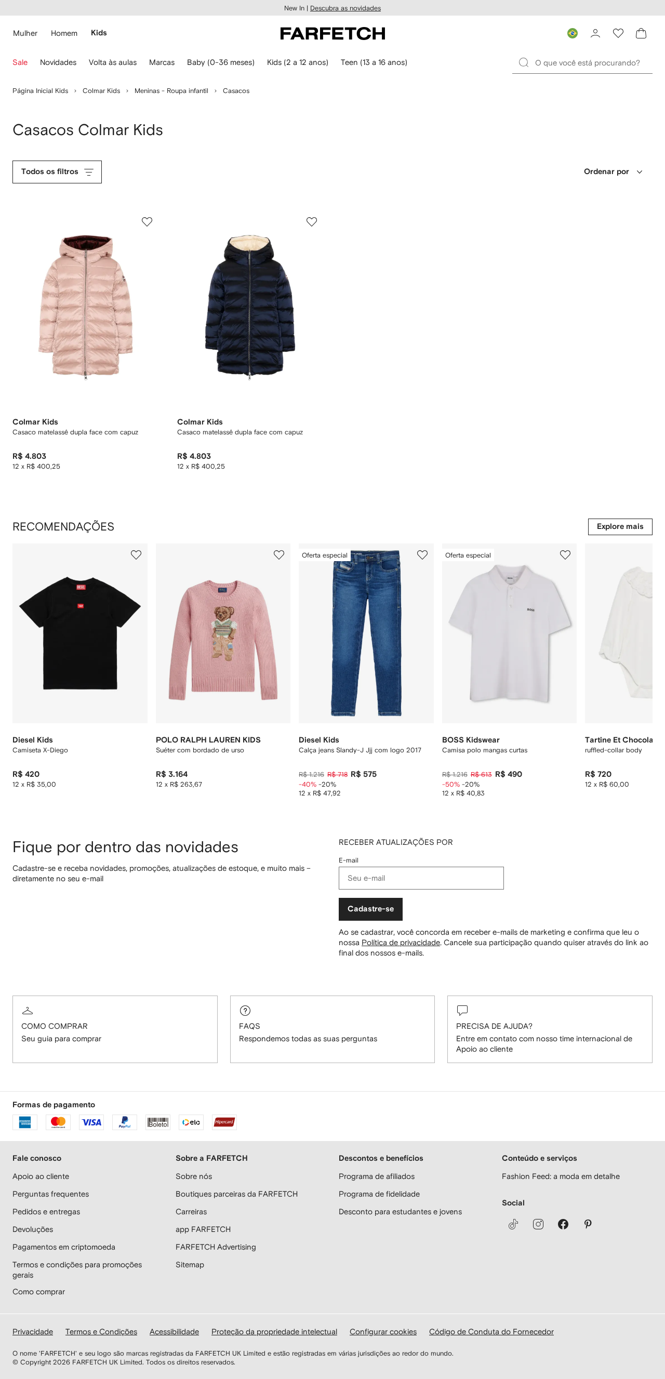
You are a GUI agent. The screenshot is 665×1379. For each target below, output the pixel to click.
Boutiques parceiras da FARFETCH (237, 1194)
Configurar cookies (383, 1331)
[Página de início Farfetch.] (333, 33)
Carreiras (191, 1211)
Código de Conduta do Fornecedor (491, 1331)
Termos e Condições (101, 1331)
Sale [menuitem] (20, 62)
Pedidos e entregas (46, 1211)
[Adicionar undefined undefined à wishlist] (136, 554)
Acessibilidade (174, 1331)
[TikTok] (513, 1224)
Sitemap (190, 1264)
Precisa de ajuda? (494, 1026)
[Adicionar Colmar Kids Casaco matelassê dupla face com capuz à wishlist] (147, 221)
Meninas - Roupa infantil (171, 90)
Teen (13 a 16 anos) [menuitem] (374, 62)
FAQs (249, 1026)
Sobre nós (194, 1176)
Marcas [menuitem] (162, 62)
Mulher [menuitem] (25, 33)
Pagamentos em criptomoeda (63, 1247)
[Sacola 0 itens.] (641, 33)
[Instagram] (538, 1224)
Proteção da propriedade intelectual (274, 1331)
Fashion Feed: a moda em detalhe (561, 1176)
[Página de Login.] (595, 33)
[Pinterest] (588, 1224)
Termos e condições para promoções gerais (77, 1270)
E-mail (348, 860)
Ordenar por (606, 172)
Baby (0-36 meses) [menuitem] (221, 62)
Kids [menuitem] (99, 33)
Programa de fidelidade (379, 1194)
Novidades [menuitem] (58, 62)
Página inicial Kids (40, 90)
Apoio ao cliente (40, 1176)
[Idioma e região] (572, 33)
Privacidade (32, 1331)
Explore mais (620, 527)
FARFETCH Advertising (216, 1247)
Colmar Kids (101, 90)
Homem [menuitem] (64, 33)
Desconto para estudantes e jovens (400, 1211)
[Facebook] (563, 1224)
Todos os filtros (49, 172)
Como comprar (54, 1026)
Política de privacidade (401, 942)
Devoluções (32, 1229)
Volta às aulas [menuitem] (113, 62)
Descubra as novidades (345, 8)
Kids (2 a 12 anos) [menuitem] (297, 62)
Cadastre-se (371, 909)
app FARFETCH (203, 1229)
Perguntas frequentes (50, 1194)
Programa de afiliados (377, 1176)
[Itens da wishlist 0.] (618, 33)
